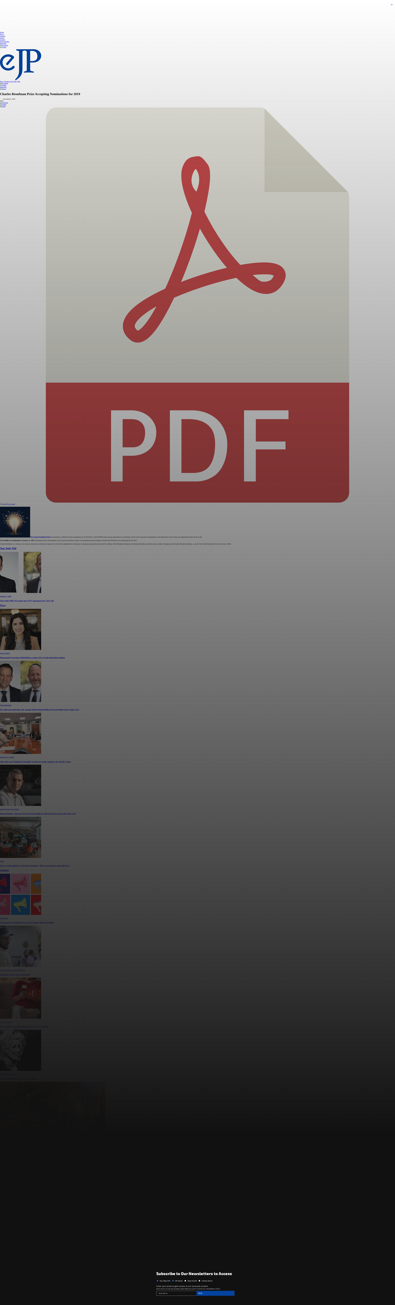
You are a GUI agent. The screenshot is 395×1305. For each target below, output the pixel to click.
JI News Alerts (207, 1281)
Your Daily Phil (165, 1281)
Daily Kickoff (192, 1281)
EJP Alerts (179, 1281)
